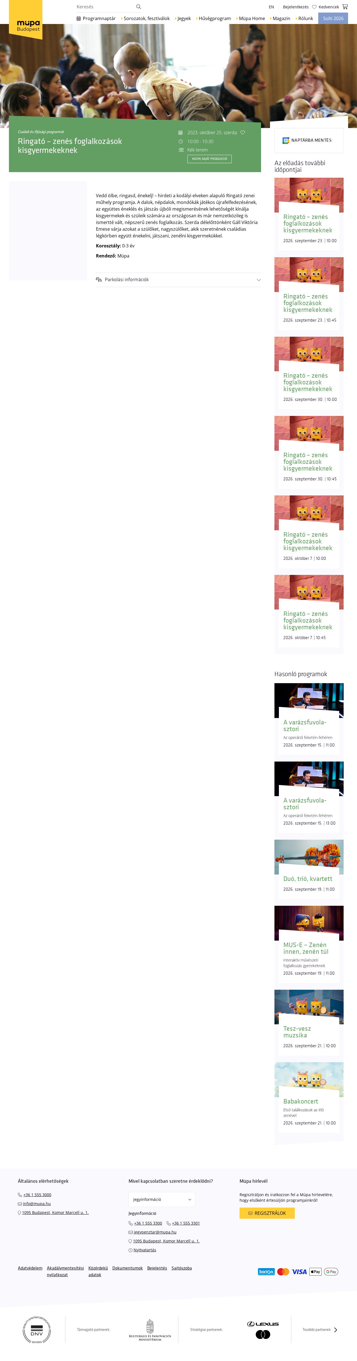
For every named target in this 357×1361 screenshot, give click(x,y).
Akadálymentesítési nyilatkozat (65, 1272)
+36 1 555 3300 (148, 1223)
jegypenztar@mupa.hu (155, 1232)
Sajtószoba (182, 1268)
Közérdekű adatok (98, 1272)
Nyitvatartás (145, 1249)
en (271, 6)
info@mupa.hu (37, 1203)
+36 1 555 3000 (37, 1194)
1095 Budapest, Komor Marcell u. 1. (55, 1212)
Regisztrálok (270, 1213)
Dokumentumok (127, 1268)
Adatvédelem (30, 1268)
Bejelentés (157, 1268)
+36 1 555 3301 (186, 1223)
